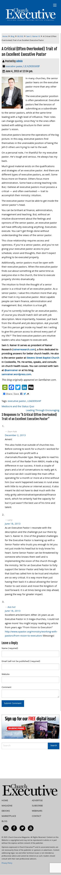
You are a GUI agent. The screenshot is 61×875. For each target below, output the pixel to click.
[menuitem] (6, 828)
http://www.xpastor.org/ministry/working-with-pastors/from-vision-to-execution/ (31, 634)
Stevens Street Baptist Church (43, 358)
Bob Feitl (11, 607)
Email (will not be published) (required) (21, 661)
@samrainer (11, 370)
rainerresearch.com (24, 350)
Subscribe (37, 806)
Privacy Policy (7, 863)
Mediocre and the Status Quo (18, 407)
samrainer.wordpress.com (16, 375)
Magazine (7, 806)
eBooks (6, 811)
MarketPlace (9, 816)
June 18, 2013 (12, 524)
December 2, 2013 (15, 436)
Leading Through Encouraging (42, 411)
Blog (4, 821)
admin (19, 61)
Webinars (37, 811)
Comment (6, 687)
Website (5, 674)
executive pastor (14, 66)
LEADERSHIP (31, 66)
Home (5, 800)
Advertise (37, 800)
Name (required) (10, 648)
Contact (36, 816)
